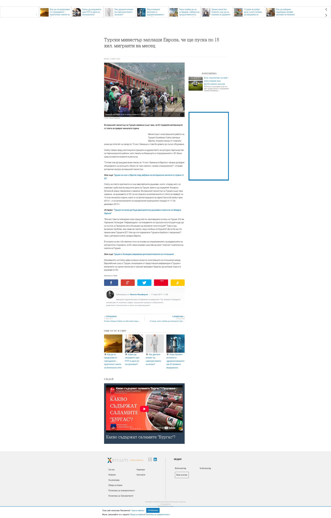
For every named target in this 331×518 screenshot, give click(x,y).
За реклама (113, 480)
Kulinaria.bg (205, 468)
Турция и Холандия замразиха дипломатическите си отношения (144, 254)
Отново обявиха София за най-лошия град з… (122, 321)
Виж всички (181, 475)
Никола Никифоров (139, 294)
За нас (111, 470)
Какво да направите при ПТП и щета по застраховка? (132, 359)
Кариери (141, 470)
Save (162, 281)
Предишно (110, 316)
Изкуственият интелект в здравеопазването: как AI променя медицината (175, 361)
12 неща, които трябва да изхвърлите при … (167, 321)
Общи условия (136, 514)
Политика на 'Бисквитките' (121, 496)
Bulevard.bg (180, 468)
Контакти (141, 475)
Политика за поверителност (157, 514)
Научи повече (137, 510)
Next (326, 15)
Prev (326, 9)
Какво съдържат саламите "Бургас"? (140, 437)
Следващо (178, 316)
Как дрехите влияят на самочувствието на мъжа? (153, 359)
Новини (112, 475)
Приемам (153, 510)
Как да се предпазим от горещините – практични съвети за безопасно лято (113, 361)
